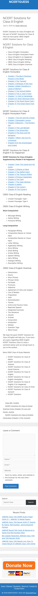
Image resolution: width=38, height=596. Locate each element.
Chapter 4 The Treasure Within (20, 174)
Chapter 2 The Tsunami (17, 81)
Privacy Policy (19, 588)
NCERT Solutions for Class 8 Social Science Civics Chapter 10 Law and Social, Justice (17, 409)
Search (4, 499)
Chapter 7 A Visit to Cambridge (20, 96)
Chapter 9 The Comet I (17, 187)
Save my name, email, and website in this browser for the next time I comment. (19, 477)
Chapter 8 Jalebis (15, 184)
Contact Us (33, 586)
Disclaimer (17, 586)
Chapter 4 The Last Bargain (19, 128)
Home (3, 586)
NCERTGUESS (19, 2)
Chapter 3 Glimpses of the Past (20, 84)
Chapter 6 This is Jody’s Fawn (19, 94)
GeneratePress (31, 593)
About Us (25, 586)
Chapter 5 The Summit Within (19, 91)
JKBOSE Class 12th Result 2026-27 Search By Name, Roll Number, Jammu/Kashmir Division (18, 524)
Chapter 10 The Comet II (17, 189)
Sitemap (9, 586)
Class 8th (8, 403)
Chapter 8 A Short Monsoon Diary (21, 99)
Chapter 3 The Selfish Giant (19, 172)
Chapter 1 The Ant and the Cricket (21, 118)
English (16, 403)
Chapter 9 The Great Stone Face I (21, 101)
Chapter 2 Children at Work (18, 169)
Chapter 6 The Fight (16, 179)
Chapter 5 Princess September (20, 177)
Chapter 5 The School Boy (18, 130)
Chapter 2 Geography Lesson (19, 120)
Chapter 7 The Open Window (19, 182)
